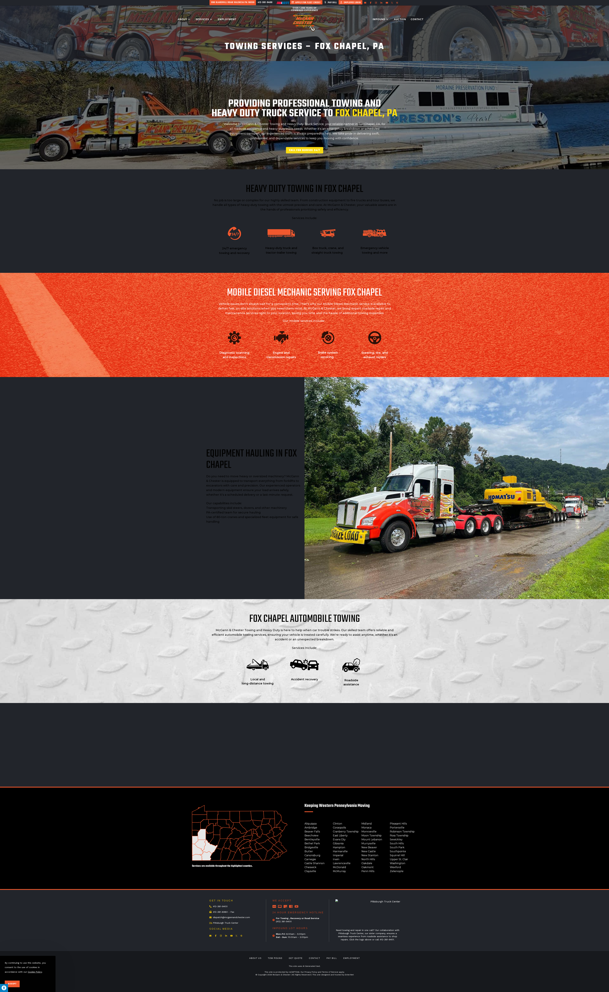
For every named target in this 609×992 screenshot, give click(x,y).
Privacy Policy (310, 972)
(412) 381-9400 (284, 921)
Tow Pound (275, 958)
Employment (351, 958)
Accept (12, 983)
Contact (314, 958)
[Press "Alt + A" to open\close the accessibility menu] (4, 988)
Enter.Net (349, 975)
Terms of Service (330, 972)
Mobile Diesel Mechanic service (346, 304)
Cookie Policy (35, 972)
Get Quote (296, 958)
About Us (255, 958)
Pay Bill (332, 958)
